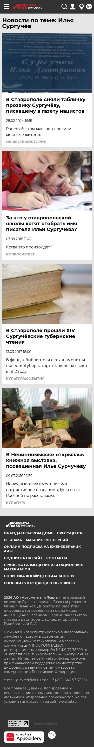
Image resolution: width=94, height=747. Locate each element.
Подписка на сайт (23, 558)
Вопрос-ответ (20, 254)
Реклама (13, 540)
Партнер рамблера (45, 723)
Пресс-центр (69, 533)
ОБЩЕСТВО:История (26, 141)
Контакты (56, 558)
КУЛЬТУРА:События (25, 378)
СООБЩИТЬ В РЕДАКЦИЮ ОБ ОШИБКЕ (40, 583)
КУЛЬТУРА (15, 502)
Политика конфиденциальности (39, 576)
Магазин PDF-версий (47, 540)
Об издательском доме (28, 533)
